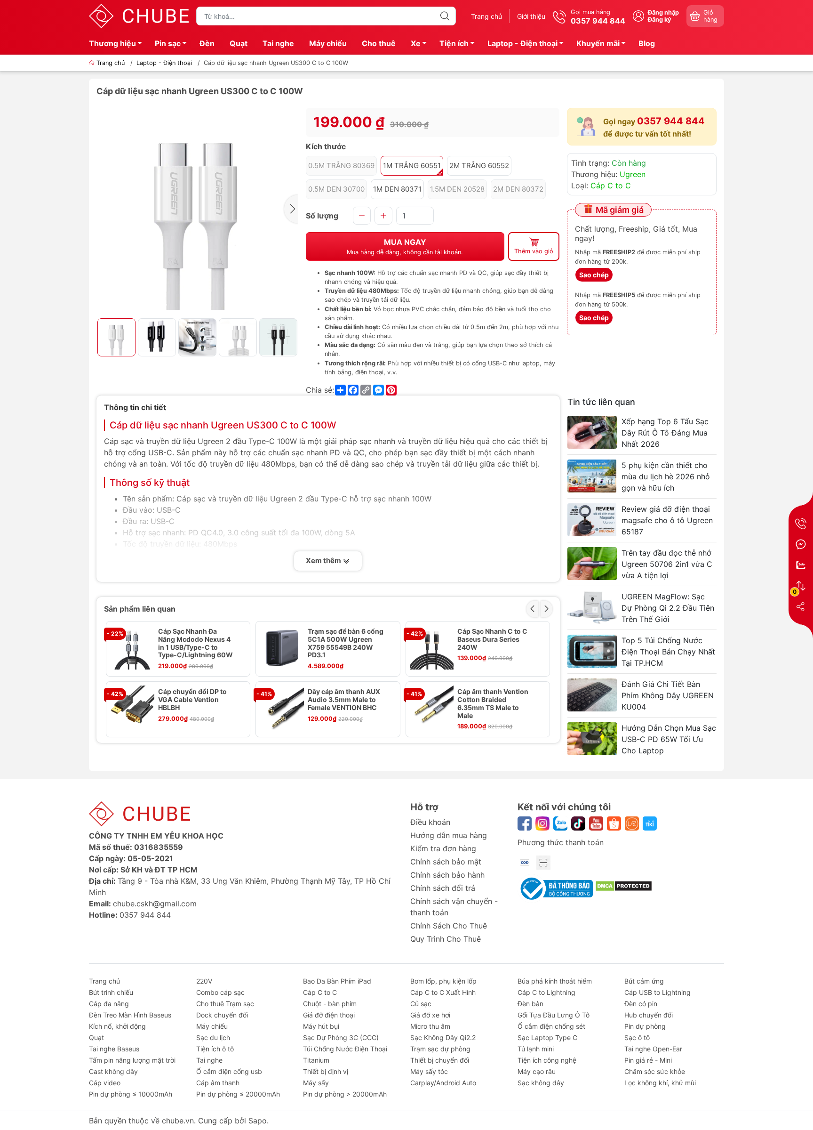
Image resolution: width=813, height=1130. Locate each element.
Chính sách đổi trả (442, 888)
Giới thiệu (531, 16)
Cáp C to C (610, 185)
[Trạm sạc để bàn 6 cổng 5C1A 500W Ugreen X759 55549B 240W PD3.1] (282, 647)
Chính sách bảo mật (445, 861)
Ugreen (633, 174)
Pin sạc (168, 43)
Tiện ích (454, 43)
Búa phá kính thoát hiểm (555, 981)
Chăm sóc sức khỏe (654, 1071)
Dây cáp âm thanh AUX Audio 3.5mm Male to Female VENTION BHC (344, 699)
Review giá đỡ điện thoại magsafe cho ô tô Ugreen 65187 (667, 520)
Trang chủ (486, 16)
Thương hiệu (112, 43)
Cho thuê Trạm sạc (225, 1004)
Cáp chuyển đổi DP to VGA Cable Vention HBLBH (192, 699)
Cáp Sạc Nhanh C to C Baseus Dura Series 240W (492, 639)
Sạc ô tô (637, 1037)
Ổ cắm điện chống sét (551, 1026)
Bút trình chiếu (111, 992)
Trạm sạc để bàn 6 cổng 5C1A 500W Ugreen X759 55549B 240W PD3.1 (345, 643)
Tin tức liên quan (601, 402)
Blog (646, 43)
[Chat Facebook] (800, 544)
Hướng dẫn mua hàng (448, 835)
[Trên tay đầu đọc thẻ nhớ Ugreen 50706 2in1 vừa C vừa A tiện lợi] (592, 563)
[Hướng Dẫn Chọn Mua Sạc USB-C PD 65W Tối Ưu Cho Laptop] (592, 738)
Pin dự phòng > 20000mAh (345, 1094)
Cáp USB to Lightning (657, 992)
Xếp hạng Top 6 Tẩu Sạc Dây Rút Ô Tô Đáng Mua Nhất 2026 (665, 433)
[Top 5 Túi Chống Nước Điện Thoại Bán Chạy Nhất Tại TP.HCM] (592, 651)
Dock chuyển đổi (222, 1015)
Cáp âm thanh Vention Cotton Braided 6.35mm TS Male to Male (492, 703)
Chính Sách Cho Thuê (448, 925)
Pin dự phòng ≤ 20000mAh (238, 1094)
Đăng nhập (663, 12)
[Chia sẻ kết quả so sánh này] (800, 606)
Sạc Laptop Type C (547, 1037)
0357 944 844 (671, 121)
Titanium (316, 1060)
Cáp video (104, 1083)
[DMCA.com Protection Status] (623, 885)
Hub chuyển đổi (648, 1015)
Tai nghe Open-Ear (653, 1049)
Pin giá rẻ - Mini (648, 1060)
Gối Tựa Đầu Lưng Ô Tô (554, 1015)
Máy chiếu (328, 43)
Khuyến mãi (598, 43)
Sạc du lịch (213, 1037)
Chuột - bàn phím (330, 1004)
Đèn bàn (530, 1004)
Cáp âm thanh (217, 1083)
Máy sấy (316, 1083)
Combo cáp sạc (220, 992)
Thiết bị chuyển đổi (439, 1060)
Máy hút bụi (321, 1026)
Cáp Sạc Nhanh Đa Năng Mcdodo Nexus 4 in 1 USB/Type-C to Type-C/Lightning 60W (195, 643)
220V (204, 981)
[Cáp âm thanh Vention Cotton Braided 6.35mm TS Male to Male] (432, 708)
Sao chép (594, 275)
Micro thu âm (430, 1026)
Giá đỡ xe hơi (430, 1015)
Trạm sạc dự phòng (440, 1049)
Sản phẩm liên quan (139, 608)
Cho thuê (379, 43)
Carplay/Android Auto (443, 1083)
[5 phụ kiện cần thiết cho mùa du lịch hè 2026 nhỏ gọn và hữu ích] (592, 476)
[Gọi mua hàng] (800, 523)
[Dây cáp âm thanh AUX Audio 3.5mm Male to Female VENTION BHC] (282, 708)
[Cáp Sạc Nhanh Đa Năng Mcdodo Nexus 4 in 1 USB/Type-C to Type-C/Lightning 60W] (132, 647)
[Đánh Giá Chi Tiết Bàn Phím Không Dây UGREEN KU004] (592, 694)
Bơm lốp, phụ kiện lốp (443, 981)
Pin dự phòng (645, 1026)
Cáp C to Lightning (546, 992)
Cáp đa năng (109, 1004)
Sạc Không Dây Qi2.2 (443, 1037)
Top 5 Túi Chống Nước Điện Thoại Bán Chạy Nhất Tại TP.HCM (668, 652)
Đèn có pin (640, 1004)
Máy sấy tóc (429, 1071)
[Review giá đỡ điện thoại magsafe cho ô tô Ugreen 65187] (592, 519)
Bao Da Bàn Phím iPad (337, 981)
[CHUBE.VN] (139, 15)
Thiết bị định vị (325, 1071)
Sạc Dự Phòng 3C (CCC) (341, 1037)
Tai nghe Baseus (114, 1049)
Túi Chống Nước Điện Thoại (345, 1049)
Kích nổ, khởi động (117, 1026)
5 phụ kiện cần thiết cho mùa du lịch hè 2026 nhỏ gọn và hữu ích (666, 476)
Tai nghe (278, 43)
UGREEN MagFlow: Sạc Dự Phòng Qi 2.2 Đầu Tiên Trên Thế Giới (668, 608)
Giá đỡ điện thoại (329, 1015)
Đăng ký (659, 19)
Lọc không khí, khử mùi (660, 1083)
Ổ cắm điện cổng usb (229, 1071)
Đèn (207, 43)
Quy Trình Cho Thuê (445, 939)
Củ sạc (420, 1004)
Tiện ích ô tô (215, 1049)
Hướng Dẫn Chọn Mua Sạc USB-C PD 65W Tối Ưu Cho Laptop (669, 739)
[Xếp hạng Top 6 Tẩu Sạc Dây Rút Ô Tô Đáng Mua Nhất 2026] (592, 432)
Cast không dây (113, 1071)
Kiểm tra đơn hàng (443, 848)
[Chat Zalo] (800, 565)
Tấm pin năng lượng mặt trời (132, 1060)
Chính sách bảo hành (447, 875)
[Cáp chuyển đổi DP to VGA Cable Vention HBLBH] (132, 708)
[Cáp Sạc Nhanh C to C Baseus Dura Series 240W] (432, 647)
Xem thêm (324, 560)
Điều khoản (430, 822)
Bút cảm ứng (644, 981)
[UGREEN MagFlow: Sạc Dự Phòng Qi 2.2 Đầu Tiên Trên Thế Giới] (592, 607)
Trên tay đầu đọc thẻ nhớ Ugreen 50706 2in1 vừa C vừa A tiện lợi (667, 564)
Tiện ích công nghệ (547, 1060)
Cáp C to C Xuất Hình (443, 992)
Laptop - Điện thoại (522, 43)
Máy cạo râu (537, 1071)
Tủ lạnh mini (536, 1049)
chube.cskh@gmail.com (155, 903)
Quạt (238, 43)
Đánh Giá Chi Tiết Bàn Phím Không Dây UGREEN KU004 (668, 695)
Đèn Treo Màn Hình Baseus (130, 1015)
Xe (416, 43)
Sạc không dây (541, 1083)
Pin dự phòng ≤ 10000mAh (130, 1094)
